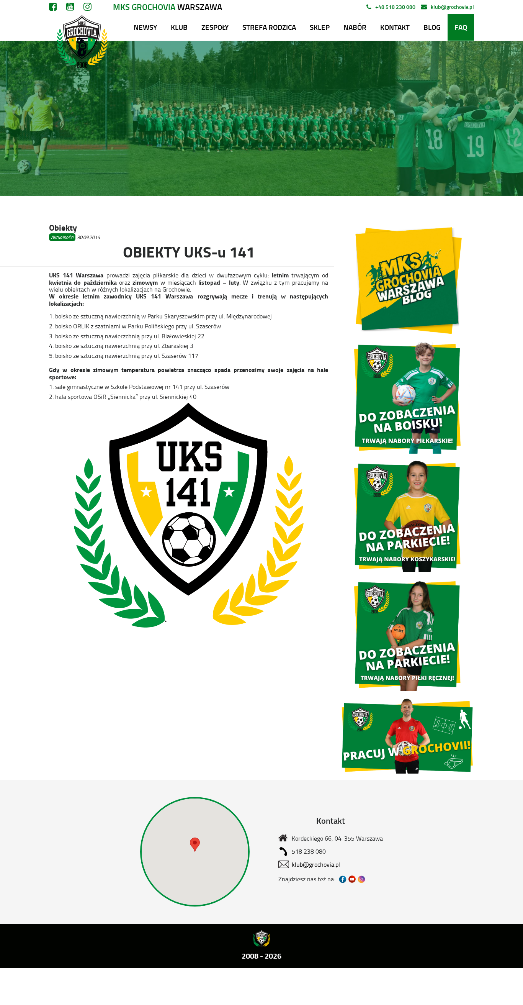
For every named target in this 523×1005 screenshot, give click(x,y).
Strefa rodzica (269, 27)
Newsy (145, 27)
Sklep (320, 27)
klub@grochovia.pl (452, 6)
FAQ (460, 27)
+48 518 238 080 (395, 6)
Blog (432, 27)
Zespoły (215, 27)
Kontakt (395, 27)
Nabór (354, 27)
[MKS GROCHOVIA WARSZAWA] (81, 27)
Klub (179, 27)
